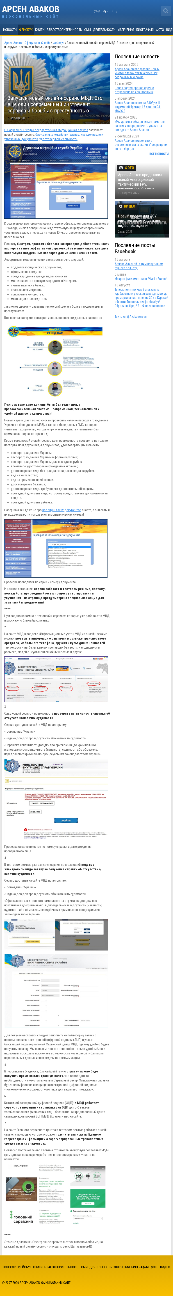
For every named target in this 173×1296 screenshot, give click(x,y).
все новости (159, 154)
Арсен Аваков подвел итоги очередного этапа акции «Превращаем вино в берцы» (141, 145)
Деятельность (104, 30)
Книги (40, 30)
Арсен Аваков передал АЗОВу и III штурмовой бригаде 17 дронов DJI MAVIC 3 (138, 107)
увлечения (126, 30)
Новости (10, 30)
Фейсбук (26, 30)
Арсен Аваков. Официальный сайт (30, 12)
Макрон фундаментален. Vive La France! (141, 279)
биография (145, 30)
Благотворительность (64, 30)
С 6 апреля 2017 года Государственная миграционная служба (46, 130)
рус (106, 10)
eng (115, 10)
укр (97, 10)
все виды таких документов (61, 510)
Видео (165, 1267)
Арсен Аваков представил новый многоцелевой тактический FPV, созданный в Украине (137, 73)
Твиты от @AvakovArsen (131, 316)
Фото (160, 30)
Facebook (125, 251)
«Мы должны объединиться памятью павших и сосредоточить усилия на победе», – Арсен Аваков (140, 126)
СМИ (87, 30)
